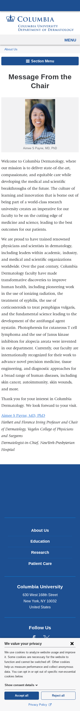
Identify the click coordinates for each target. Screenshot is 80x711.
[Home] (40, 23)
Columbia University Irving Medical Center (40, 5)
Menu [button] (70, 40)
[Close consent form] (72, 643)
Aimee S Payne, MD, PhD (23, 415)
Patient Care (40, 563)
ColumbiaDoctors (40, 504)
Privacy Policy (38, 704)
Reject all (58, 695)
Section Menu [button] (42, 61)
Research (40, 552)
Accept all (21, 695)
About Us (10, 49)
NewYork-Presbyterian (40, 490)
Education (40, 541)
